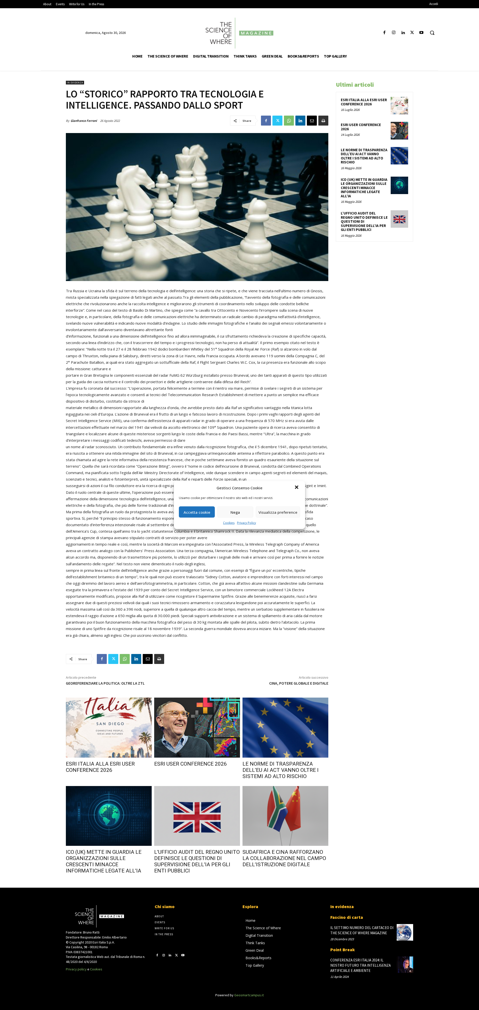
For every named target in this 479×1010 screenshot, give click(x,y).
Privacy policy (76, 969)
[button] (297, 488)
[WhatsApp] (289, 121)
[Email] (312, 121)
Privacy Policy (246, 523)
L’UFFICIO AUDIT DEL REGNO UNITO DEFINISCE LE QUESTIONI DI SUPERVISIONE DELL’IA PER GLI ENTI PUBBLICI (197, 861)
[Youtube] (421, 32)
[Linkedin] (402, 32)
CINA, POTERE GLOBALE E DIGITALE (298, 683)
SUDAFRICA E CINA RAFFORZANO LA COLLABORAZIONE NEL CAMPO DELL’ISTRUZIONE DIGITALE (284, 858)
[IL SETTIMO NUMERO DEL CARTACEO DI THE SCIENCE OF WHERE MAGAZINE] (405, 932)
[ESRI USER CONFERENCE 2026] (197, 728)
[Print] (323, 121)
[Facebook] (384, 32)
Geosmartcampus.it (249, 995)
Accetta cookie (197, 511)
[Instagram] (393, 32)
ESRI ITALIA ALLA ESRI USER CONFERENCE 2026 (100, 767)
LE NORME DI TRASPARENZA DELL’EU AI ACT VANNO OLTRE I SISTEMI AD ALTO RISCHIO (280, 770)
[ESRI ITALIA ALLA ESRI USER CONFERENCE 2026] (109, 728)
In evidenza (75, 82)
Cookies (229, 523)
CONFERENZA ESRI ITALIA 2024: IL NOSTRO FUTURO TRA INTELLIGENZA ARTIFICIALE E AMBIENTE (360, 965)
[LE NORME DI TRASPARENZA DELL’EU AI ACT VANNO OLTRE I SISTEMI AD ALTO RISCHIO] (285, 728)
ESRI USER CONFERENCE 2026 (190, 764)
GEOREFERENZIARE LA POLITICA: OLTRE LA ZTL (105, 683)
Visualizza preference (277, 511)
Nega (235, 511)
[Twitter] (412, 32)
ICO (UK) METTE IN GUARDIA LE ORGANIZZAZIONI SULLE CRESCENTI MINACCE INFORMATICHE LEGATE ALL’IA (103, 861)
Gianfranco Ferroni (84, 121)
